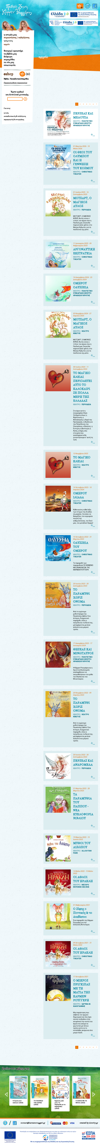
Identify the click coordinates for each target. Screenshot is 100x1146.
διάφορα (8, 56)
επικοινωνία (9, 65)
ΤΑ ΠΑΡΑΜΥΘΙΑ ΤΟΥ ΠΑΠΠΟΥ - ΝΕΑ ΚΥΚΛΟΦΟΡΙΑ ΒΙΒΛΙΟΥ (83, 806)
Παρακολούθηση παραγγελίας (15, 83)
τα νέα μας (9, 62)
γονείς (6, 113)
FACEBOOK (95, 6)
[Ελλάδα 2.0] (73, 13)
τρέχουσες (8, 41)
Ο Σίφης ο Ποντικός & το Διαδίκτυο (82, 913)
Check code (25, 99)
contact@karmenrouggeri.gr (33, 1123)
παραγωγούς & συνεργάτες (14, 119)
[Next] (93, 1094)
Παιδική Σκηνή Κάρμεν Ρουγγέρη (17, 11)
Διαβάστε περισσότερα (92, 135)
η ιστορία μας (10, 34)
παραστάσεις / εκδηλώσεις (16, 37)
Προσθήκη (12, 1078)
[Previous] (6, 1094)
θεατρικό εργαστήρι (13, 50)
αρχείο (7, 44)
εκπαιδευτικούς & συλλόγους (15, 116)
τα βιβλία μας (10, 53)
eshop (8, 74)
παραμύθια (9, 59)
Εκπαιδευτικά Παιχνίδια (19, 79)
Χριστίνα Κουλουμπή (24, 24)
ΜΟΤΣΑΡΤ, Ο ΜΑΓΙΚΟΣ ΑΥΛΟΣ (82, 202)
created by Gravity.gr (89, 1123)
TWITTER (88, 6)
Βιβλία (6, 79)
